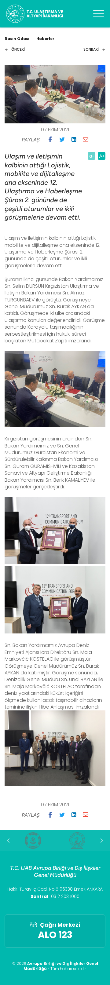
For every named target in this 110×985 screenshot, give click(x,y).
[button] (50, 139)
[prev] (8, 840)
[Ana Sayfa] (34, 14)
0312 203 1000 (65, 896)
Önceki (18, 49)
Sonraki (91, 49)
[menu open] (98, 13)
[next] (101, 840)
